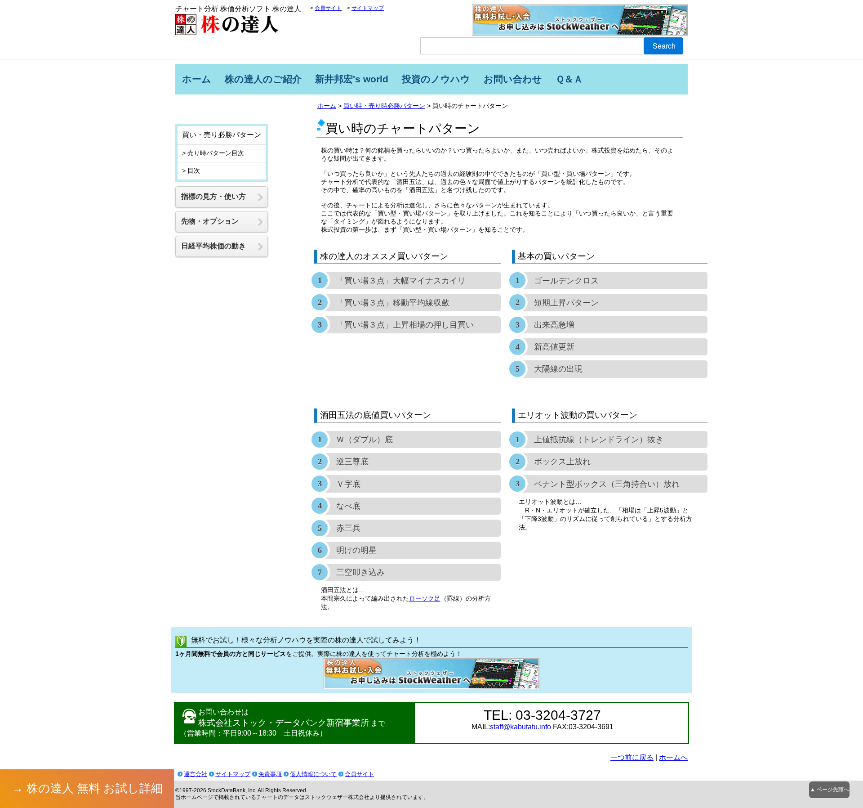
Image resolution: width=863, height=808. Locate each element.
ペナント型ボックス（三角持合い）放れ (607, 484)
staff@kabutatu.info (520, 727)
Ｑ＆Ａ (569, 79)
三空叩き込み (360, 572)
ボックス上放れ (562, 461)
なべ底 (348, 506)
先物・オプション (210, 221)
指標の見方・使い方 (213, 196)
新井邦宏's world (351, 79)
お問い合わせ (513, 79)
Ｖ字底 (348, 484)
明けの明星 (356, 550)
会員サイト (328, 8)
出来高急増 (554, 324)
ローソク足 (424, 598)
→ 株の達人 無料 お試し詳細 (87, 788)
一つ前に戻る (632, 757)
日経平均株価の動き (213, 246)
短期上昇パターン (566, 302)
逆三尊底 (352, 461)
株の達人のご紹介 (263, 79)
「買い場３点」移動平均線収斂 (392, 302)
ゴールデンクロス (566, 280)
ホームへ (673, 757)
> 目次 (191, 170)
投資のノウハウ (436, 79)
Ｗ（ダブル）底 (364, 439)
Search (664, 45)
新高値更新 (554, 346)
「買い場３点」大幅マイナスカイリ (401, 280)
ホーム (196, 79)
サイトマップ (367, 8)
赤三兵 (348, 528)
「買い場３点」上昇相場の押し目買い (405, 324)
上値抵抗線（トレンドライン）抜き (598, 439)
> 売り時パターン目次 (213, 153)
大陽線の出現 (558, 368)
